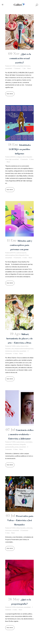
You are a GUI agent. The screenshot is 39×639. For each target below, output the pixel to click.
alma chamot (21, 346)
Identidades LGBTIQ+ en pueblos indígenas (20, 149)
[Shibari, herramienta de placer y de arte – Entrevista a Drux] (19, 312)
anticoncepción (21, 253)
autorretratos (21, 442)
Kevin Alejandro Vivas (22, 255)
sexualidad (8, 68)
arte (12, 348)
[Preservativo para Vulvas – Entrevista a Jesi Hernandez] (19, 494)
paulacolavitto (9, 447)
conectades (28, 442)
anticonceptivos (10, 255)
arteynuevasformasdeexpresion (23, 348)
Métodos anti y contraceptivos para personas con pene (21, 245)
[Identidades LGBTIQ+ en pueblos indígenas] (19, 123)
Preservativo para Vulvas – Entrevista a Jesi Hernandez (20, 520)
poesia (16, 447)
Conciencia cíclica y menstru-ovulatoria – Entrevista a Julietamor (20, 434)
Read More (10, 93)
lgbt (10, 159)
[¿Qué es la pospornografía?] (19, 577)
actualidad (20, 66)
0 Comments (24, 530)
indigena (19, 157)
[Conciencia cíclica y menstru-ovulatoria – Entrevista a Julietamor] (19, 408)
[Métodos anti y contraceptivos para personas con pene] (19, 219)
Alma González (21, 528)
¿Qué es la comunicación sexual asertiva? (20, 58)
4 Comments (17, 258)
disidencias (8, 351)
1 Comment (17, 68)
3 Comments (24, 159)
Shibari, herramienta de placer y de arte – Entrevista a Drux (19, 338)
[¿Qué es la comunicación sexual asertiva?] (19, 32)
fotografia (23, 444)
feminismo (27, 66)
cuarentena (8, 444)
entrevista (16, 351)
